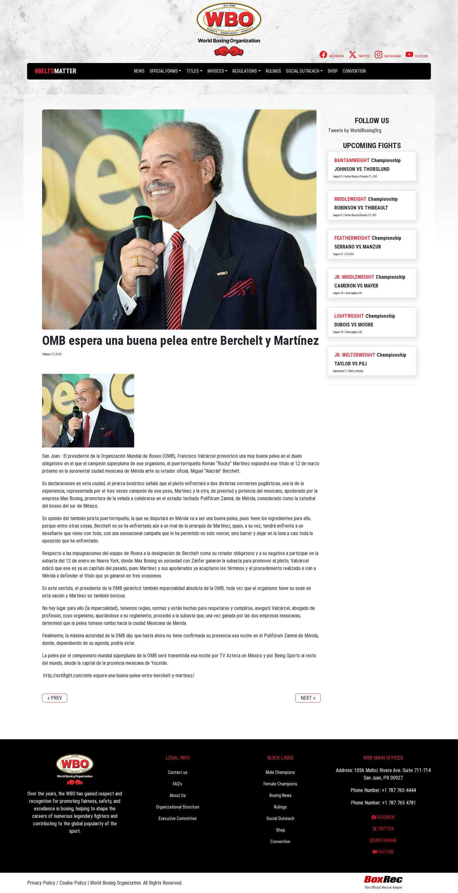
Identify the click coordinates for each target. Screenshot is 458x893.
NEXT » (308, 698)
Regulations (244, 71)
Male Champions (280, 772)
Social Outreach (302, 71)
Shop (333, 71)
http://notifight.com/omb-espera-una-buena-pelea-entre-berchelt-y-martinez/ (118, 675)
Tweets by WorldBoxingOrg (354, 130)
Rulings (273, 71)
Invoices (216, 71)
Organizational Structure (177, 806)
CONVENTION (354, 71)
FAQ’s (177, 783)
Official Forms (164, 71)
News (139, 71)
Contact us (178, 772)
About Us (177, 795)
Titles (192, 71)
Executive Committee (178, 818)
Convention (280, 841)
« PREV (54, 698)
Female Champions (280, 783)
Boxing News (281, 795)
